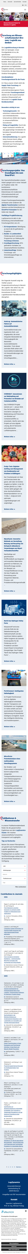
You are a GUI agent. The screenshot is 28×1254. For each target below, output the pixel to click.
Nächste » (19, 1167)
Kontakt (24, 1)
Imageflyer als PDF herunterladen (14, 1194)
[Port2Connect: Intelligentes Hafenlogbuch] (14, 678)
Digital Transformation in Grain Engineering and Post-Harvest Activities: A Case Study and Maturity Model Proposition (12, 1046)
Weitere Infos (8, 364)
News (4, 1)
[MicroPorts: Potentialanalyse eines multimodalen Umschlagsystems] (14, 743)
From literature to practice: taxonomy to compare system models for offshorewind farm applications (12, 910)
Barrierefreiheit (17, 1)
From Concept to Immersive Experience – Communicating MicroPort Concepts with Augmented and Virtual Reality (12, 959)
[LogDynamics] (5, 9)
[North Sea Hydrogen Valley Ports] (14, 608)
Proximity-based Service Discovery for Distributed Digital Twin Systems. (13, 1067)
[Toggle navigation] (25, 9)
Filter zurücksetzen (20, 887)
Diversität (10, 1)
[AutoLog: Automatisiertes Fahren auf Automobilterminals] (14, 308)
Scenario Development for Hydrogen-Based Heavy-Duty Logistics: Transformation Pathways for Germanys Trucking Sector (14, 991)
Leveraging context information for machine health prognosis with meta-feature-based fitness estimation (13, 931)
